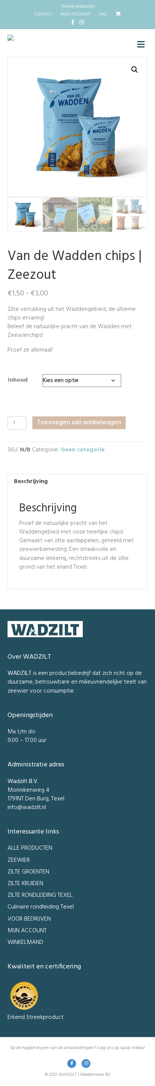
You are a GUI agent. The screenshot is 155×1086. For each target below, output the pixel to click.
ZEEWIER (19, 860)
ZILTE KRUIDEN (25, 884)
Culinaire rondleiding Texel (41, 907)
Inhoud (17, 380)
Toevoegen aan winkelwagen (79, 423)
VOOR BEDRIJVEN (29, 919)
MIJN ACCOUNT (75, 14)
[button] (134, 69)
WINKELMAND (25, 942)
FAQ (103, 14)
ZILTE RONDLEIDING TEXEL (40, 895)
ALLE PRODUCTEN (30, 848)
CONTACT (43, 14)
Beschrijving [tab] (31, 481)
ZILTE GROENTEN (28, 872)
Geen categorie (83, 450)
